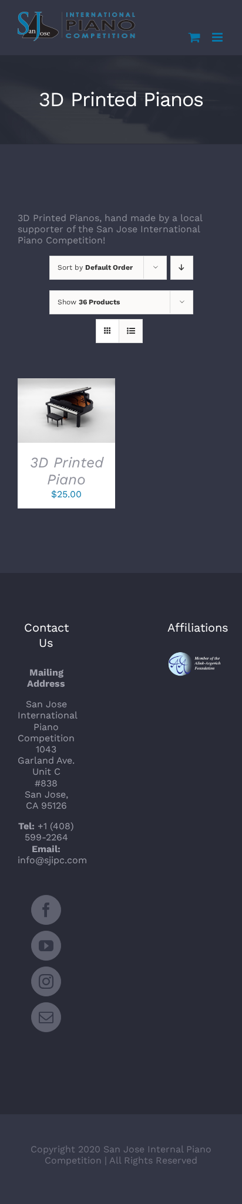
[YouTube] (46, 946)
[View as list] (130, 331)
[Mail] (46, 1017)
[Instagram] (46, 981)
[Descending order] (181, 268)
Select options (63, 407)
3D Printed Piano (66, 471)
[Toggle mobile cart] (194, 37)
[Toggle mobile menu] (218, 37)
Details (72, 419)
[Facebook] (46, 910)
